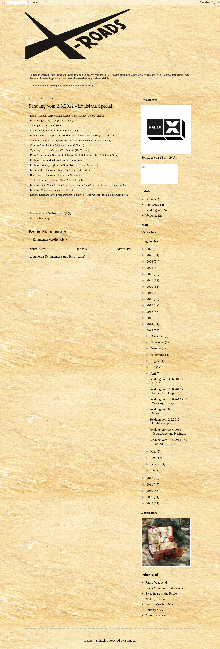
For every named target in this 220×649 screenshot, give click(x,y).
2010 (150, 490)
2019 (150, 293)
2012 (150, 478)
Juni (153, 373)
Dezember (157, 336)
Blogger (130, 640)
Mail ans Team (148, 232)
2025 (150, 255)
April (154, 457)
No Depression (155, 599)
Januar (155, 470)
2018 (150, 299)
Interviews (152, 204)
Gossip (149, 199)
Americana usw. (155, 615)
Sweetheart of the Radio (161, 593)
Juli (153, 367)
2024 (150, 261)
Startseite (81, 248)
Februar (155, 464)
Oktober (156, 348)
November (157, 342)
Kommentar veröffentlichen (51, 239)
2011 (150, 484)
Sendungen (45, 218)
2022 (150, 274)
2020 (150, 286)
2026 (150, 249)
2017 (150, 305)
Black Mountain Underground (165, 588)
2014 (150, 324)
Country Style (154, 610)
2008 (150, 503)
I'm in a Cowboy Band (160, 604)
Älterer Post (125, 248)
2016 (150, 311)
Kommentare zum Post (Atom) (65, 256)
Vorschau (151, 215)
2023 (150, 267)
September (157, 354)
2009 (150, 497)
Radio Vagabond (156, 582)
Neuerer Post (37, 248)
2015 (150, 318)
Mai (153, 451)
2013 (150, 330)
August (155, 361)
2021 (150, 280)
